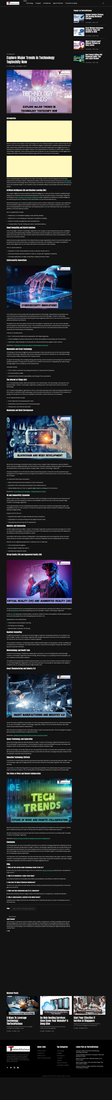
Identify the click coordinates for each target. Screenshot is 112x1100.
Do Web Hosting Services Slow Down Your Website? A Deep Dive (54, 1020)
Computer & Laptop (71, 3)
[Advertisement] (39, 21)
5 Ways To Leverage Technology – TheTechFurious (17, 1020)
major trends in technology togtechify (23, 908)
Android (60, 1058)
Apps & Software (58, 3)
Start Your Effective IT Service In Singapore (84, 1019)
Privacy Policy (41, 1051)
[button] (56, 1)
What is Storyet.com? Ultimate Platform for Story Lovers (93, 43)
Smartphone (47, 3)
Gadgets (38, 3)
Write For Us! (41, 1055)
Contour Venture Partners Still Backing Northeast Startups (94, 16)
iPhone (60, 1060)
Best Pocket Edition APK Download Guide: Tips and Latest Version (93, 56)
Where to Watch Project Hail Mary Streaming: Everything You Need (89, 1066)
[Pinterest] (9, 931)
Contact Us (40, 1053)
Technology (29, 3)
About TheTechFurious (44, 1058)
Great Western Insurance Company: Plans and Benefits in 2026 (94, 30)
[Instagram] (7, 931)
